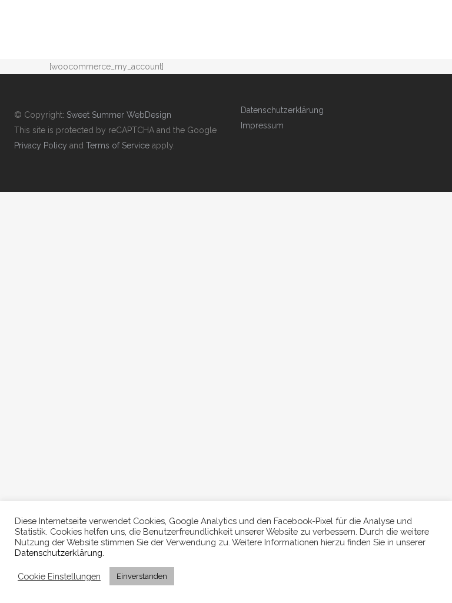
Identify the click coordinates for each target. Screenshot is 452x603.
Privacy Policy (40, 145)
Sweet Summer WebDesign (119, 115)
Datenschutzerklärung (282, 110)
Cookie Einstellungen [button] (59, 576)
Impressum (262, 125)
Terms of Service (117, 145)
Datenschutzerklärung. (59, 553)
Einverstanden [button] (142, 576)
